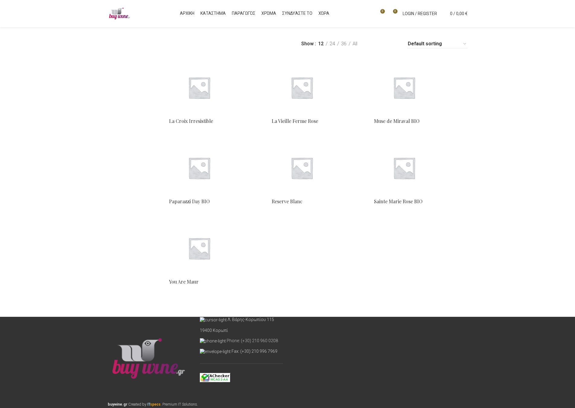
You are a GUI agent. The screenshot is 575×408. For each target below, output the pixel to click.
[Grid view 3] (383, 44)
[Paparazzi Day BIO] (215, 168)
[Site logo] (120, 13)
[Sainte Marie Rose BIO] (420, 168)
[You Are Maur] (215, 248)
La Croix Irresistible (191, 121)
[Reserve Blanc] (318, 168)
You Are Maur (184, 281)
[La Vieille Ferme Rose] (318, 87)
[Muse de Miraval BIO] (420, 87)
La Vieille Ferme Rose (295, 121)
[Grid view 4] (394, 44)
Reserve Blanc (287, 201)
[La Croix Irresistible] (215, 87)
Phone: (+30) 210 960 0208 (252, 340)
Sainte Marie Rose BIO (398, 201)
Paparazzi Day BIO (189, 201)
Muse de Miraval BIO (397, 121)
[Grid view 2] (372, 44)
